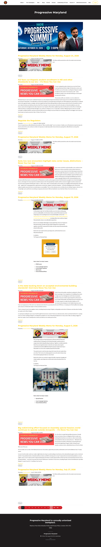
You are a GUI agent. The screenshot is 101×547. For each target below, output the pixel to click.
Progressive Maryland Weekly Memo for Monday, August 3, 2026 (48, 326)
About (22, 2)
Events (48, 2)
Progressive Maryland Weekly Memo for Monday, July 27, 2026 (47, 469)
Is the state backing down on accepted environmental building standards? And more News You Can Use (47, 287)
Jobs (89, 2)
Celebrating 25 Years (62, 2)
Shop (43, 2)
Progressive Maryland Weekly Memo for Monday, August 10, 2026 (48, 197)
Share (20, 75)
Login (95, 2)
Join (38, 2)
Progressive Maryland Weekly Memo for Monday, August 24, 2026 (48, 56)
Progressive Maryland (28, 123)
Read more (20, 114)
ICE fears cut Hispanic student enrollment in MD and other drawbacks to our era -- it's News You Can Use (45, 81)
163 (57, 507)
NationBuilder (53, 539)
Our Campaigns (30, 2)
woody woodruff (26, 58)
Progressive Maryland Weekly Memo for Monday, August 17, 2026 (48, 137)
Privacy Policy (56, 525)
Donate (54, 2)
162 (54, 507)
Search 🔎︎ (72, 2)
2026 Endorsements (81, 2)
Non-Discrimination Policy (42, 525)
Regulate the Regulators (29, 121)
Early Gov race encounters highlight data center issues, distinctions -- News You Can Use (50, 162)
